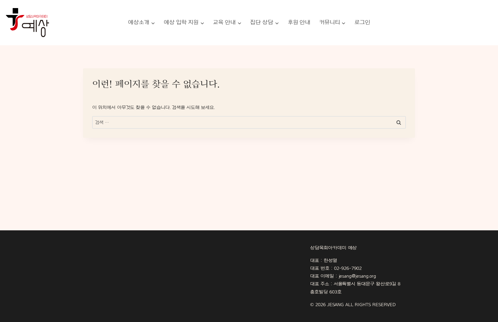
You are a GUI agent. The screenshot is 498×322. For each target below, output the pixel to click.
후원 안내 (299, 22)
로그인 (362, 22)
